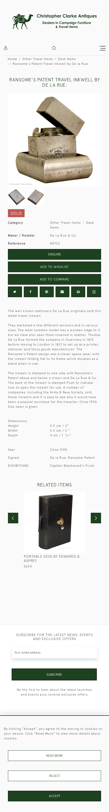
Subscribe (54, 674)
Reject (54, 776)
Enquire (54, 254)
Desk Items (67, 59)
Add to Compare (54, 279)
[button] (54, 48)
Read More (54, 756)
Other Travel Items (37, 59)
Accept (54, 796)
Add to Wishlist (54, 267)
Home (12, 59)
